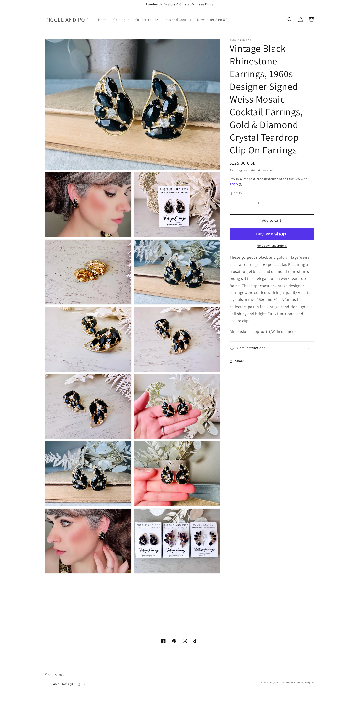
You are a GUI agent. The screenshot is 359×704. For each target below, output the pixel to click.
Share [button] (239, 361)
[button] (121, 19)
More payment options (272, 245)
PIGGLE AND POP (280, 682)
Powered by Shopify (302, 682)
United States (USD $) (65, 684)
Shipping (236, 170)
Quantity (236, 193)
